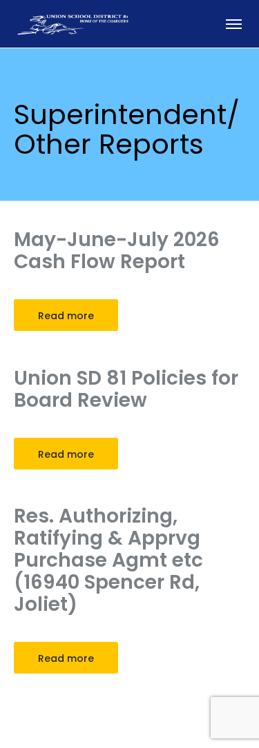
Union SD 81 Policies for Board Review (126, 389)
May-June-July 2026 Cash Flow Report (117, 250)
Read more (66, 316)
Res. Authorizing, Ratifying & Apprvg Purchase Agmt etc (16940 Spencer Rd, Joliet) (108, 560)
